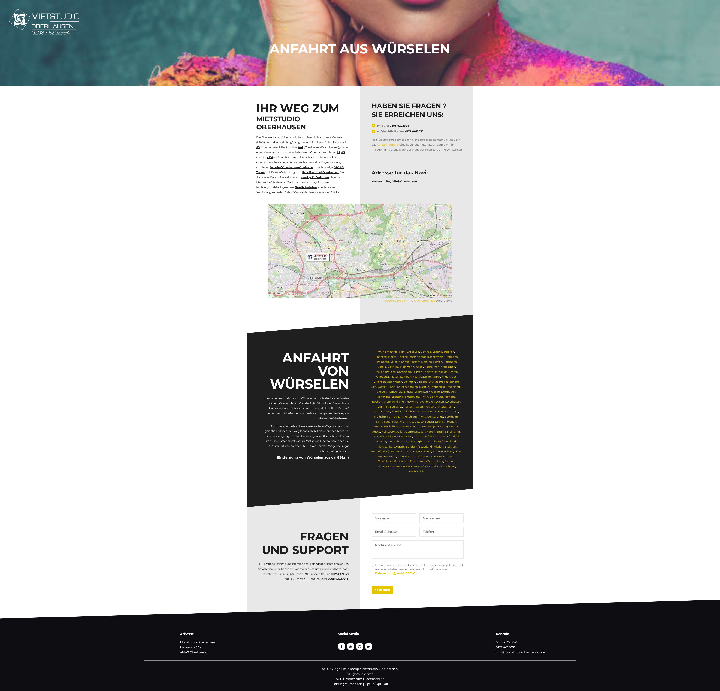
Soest (412, 456)
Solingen (409, 381)
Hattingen (450, 362)
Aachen (449, 461)
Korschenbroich (407, 386)
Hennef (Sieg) (380, 451)
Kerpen (454, 426)
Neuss (395, 376)
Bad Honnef (416, 466)
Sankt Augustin (394, 446)
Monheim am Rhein (415, 396)
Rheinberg (382, 362)
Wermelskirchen (394, 401)
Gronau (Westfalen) (418, 451)
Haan (415, 376)
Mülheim (380, 416)
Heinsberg (388, 431)
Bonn (436, 451)
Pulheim (409, 406)
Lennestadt (384, 466)
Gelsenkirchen (406, 356)
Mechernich (416, 471)
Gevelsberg (435, 381)
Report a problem (396, 300)
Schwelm (401, 421)
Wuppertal (382, 376)
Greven (402, 456)
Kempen (405, 376)
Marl (437, 366)
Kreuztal (430, 466)
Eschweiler (397, 451)
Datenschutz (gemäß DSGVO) (395, 573)
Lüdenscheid (425, 421)
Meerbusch (448, 366)
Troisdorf (444, 436)
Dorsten (426, 362)
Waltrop (434, 391)
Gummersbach (415, 431)
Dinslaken (447, 351)
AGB (339, 679)
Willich (442, 371)
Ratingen (452, 356)
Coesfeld (452, 411)
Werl (409, 436)
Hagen (411, 401)
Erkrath (417, 371)
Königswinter (434, 461)
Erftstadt (431, 436)
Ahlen (379, 446)
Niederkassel (396, 436)
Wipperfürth (446, 406)
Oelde (441, 466)
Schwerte (396, 406)
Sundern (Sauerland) (419, 446)
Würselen (423, 456)
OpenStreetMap (424, 300)
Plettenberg (395, 441)
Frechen (450, 421)
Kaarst (453, 371)
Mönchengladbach (388, 396)
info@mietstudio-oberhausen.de (520, 652)
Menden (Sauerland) (435, 426)
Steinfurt (450, 446)
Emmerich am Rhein (411, 416)
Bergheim (451, 416)
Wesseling (380, 436)
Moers (392, 356)
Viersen (381, 391)
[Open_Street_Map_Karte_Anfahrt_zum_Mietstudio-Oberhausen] (360, 251)
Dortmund (436, 396)
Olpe (457, 451)
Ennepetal (410, 391)
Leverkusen (452, 401)
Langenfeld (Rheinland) (445, 386)
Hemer (406, 426)
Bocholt (377, 401)
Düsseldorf (404, 371)
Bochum (393, 366)
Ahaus (376, 431)
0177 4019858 (414, 131)
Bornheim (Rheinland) (442, 441)
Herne (428, 366)
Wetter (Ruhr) (386, 386)
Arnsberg (447, 451)
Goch (419, 406)
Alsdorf (438, 446)
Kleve (412, 421)
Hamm (431, 431)
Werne (430, 416)
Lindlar (439, 421)
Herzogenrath (387, 456)
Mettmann (407, 366)
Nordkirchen (382, 411)
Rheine (450, 466)
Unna (439, 416)
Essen (436, 351)
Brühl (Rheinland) (448, 431)
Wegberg (430, 406)
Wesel (419, 366)
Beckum (436, 456)
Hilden (446, 376)
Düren (409, 441)
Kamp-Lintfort (410, 362)
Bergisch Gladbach (404, 411)
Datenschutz (374, 679)
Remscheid (395, 391)
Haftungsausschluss (347, 684)
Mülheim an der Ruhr (392, 351)
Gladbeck (380, 356)
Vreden (378, 426)
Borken (423, 391)
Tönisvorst (430, 371)
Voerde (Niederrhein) (430, 356)
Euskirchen (401, 461)
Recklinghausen (385, 371)
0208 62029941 (400, 125)
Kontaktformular (388, 144)
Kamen (392, 416)
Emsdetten (417, 461)
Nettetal (450, 396)
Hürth (416, 426)
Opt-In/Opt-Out (376, 684)
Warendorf (400, 466)
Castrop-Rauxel (430, 376)
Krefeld (381, 366)
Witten (397, 381)
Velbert (395, 362)
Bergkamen (425, 411)
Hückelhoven (392, 426)
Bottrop (426, 351)
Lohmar (418, 436)
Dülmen (383, 406)
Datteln (424, 386)
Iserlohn (388, 421)
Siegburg (420, 441)
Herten (437, 362)
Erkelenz (440, 411)
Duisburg (413, 351)
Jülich (400, 431)
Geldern (421, 381)
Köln (379, 421)
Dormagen (448, 391)
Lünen (440, 401)
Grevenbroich (425, 401)
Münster (380, 441)
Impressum (353, 679)
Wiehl (455, 436)
